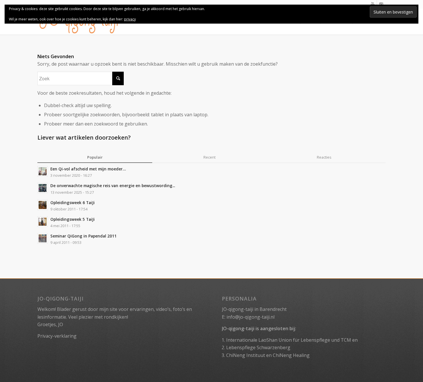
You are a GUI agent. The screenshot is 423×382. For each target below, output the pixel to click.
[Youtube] (372, 4)
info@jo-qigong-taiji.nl (250, 317)
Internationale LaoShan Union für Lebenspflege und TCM (288, 340)
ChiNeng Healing (291, 355)
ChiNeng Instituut (245, 355)
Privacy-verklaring (57, 336)
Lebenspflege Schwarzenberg (258, 347)
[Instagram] (381, 4)
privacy (130, 19)
